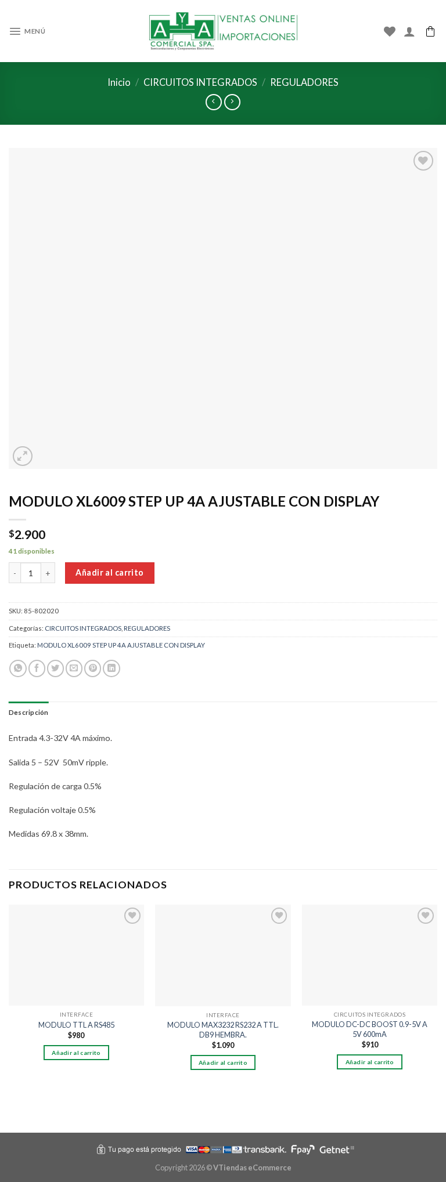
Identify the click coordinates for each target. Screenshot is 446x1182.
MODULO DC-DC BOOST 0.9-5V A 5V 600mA (369, 1029)
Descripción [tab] (29, 712)
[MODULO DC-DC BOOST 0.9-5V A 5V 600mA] (369, 955)
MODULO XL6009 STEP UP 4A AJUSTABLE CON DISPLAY (121, 645)
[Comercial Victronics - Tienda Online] (223, 31)
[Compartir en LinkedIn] (111, 668)
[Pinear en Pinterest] (92, 668)
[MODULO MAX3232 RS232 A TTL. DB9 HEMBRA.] (222, 956)
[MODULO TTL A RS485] (76, 955)
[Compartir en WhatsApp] (17, 668)
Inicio (119, 82)
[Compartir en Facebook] (36, 668)
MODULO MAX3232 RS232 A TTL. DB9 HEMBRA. (223, 1029)
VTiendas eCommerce (252, 1167)
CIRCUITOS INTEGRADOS (200, 82)
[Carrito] (430, 31)
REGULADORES (304, 82)
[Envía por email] (74, 668)
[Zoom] (23, 456)
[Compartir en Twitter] (55, 668)
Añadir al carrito (109, 572)
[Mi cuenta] (409, 31)
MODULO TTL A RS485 (76, 1024)
